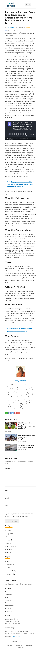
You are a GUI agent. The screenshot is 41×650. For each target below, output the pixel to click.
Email (7, 498)
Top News (9, 534)
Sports (28, 27)
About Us (9, 561)
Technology (10, 540)
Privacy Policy (10, 574)
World (8, 537)
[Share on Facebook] (9, 413)
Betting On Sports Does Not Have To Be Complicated (26, 437)
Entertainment (11, 546)
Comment (9, 468)
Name (7, 490)
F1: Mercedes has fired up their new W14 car (26, 446)
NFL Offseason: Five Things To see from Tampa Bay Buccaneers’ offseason (26, 426)
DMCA (8, 568)
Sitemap (27, 642)
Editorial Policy (11, 571)
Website (8, 506)
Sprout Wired (19, 642)
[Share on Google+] (18, 413)
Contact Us (10, 552)
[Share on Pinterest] (15, 413)
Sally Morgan (10, 27)
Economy (9, 549)
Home (8, 530)
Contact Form (16, 636)
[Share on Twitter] (12, 413)
